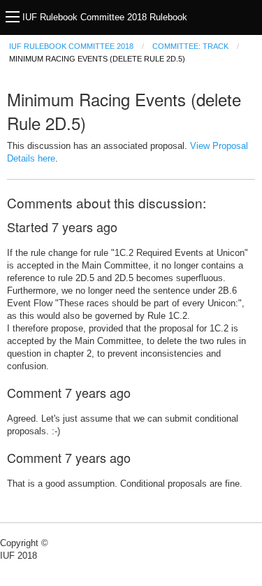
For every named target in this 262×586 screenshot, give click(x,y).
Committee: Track (190, 46)
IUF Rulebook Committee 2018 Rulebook (104, 17)
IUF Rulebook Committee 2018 (71, 46)
